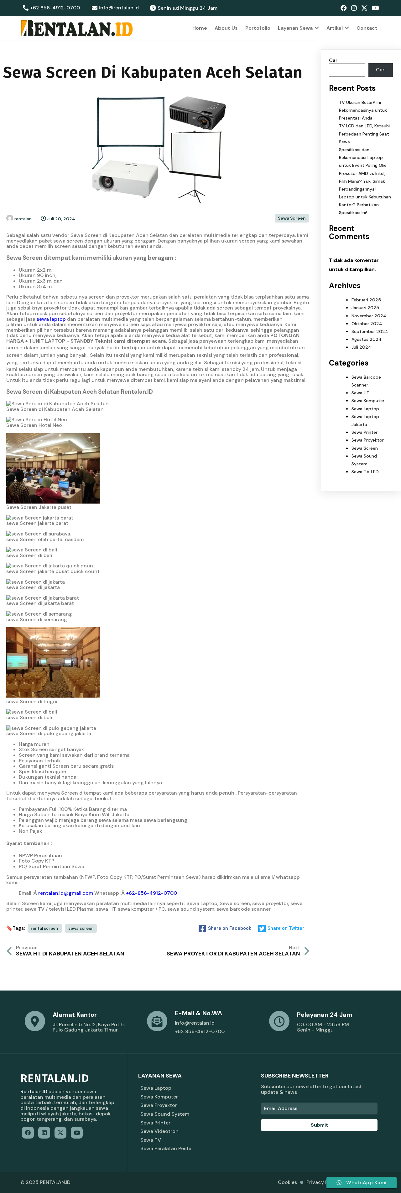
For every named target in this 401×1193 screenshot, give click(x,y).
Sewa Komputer (368, 400)
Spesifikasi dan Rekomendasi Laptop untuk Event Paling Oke (363, 157)
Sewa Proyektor (368, 440)
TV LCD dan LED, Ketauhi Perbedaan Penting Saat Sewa (364, 133)
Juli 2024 (361, 347)
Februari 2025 (366, 300)
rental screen (45, 928)
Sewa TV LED (365, 471)
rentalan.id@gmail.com (65, 893)
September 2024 (370, 331)
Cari (334, 60)
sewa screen (81, 928)
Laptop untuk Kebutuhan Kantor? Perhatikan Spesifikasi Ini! (365, 204)
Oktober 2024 (367, 323)
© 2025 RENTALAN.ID (45, 1182)
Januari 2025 (365, 307)
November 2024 (369, 316)
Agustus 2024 (367, 339)
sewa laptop (51, 319)
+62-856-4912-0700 (151, 893)
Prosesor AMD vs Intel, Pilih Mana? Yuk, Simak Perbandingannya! (362, 181)
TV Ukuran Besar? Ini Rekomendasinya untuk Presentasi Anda (363, 110)
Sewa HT (360, 393)
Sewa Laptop (365, 409)
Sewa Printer (365, 432)
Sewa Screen (292, 218)
